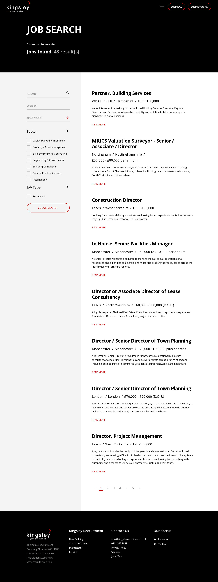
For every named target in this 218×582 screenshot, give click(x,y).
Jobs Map (116, 556)
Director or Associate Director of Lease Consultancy (136, 294)
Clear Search (48, 207)
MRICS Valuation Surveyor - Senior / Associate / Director (133, 143)
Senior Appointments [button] (45, 166)
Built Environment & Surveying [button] (50, 153)
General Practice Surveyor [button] (47, 173)
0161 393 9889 (119, 543)
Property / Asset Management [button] (49, 147)
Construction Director (117, 200)
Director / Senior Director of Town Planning (141, 340)
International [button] (40, 179)
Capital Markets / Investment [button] (49, 140)
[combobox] (54, 117)
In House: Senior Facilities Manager (132, 243)
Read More (98, 124)
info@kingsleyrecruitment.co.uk (129, 539)
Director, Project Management (127, 436)
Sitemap (115, 552)
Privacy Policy (118, 547)
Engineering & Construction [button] (48, 160)
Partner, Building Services (121, 93)
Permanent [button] (39, 196)
